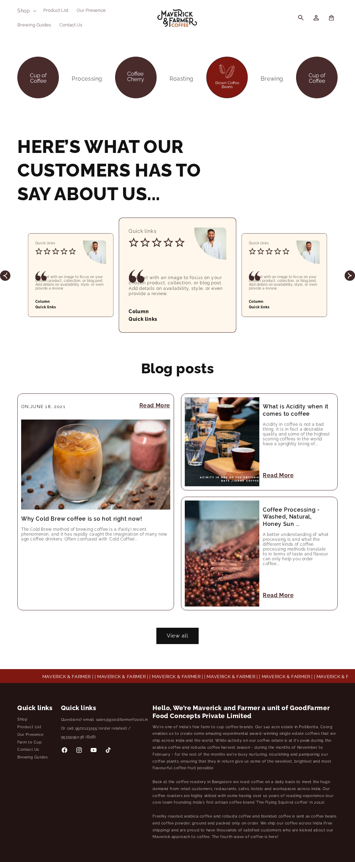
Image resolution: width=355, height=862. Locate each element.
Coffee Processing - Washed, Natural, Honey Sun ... (291, 517)
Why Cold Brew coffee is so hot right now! (81, 518)
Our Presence (30, 734)
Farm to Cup (29, 742)
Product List (29, 727)
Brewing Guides (32, 757)
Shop (22, 719)
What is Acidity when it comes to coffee (296, 410)
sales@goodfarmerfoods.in (122, 719)
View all (177, 636)
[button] (26, 10)
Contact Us (28, 749)
